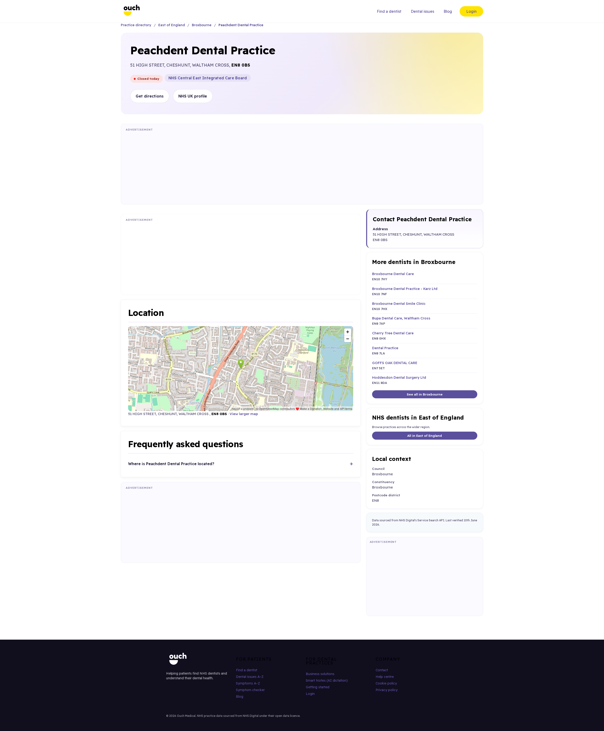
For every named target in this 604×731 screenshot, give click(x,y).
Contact (382, 670)
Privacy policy (387, 690)
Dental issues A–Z (250, 677)
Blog (448, 11)
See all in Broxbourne (425, 394)
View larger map (244, 414)
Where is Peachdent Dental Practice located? (171, 463)
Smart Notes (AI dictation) (327, 680)
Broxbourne (201, 25)
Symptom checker (250, 690)
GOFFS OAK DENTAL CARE (394, 363)
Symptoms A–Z (248, 683)
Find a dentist (389, 11)
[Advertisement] (267, 166)
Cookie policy (386, 683)
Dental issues (422, 11)
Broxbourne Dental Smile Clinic (398, 303)
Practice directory (136, 25)
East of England (171, 25)
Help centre (385, 677)
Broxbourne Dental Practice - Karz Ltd (404, 288)
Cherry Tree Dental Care (393, 333)
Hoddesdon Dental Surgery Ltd (399, 377)
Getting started (317, 687)
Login (471, 11)
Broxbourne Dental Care (393, 274)
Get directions (150, 96)
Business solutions (320, 674)
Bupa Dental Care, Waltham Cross (401, 318)
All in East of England (424, 436)
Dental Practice (385, 348)
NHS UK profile (192, 96)
